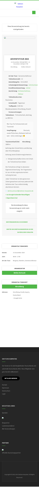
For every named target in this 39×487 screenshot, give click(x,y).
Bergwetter (6, 423)
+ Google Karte (17, 298)
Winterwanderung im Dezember (17, 222)
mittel (28, 88)
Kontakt (4, 385)
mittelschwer (33, 85)
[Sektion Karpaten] (19, 5)
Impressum (5, 388)
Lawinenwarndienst (8, 426)
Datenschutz (6, 391)
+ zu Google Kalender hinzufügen (18, 195)
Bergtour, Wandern (18, 260)
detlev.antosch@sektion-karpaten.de (20, 191)
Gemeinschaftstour (30, 260)
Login (4, 394)
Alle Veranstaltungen (8, 429)
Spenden (5, 413)
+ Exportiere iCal (11, 198)
